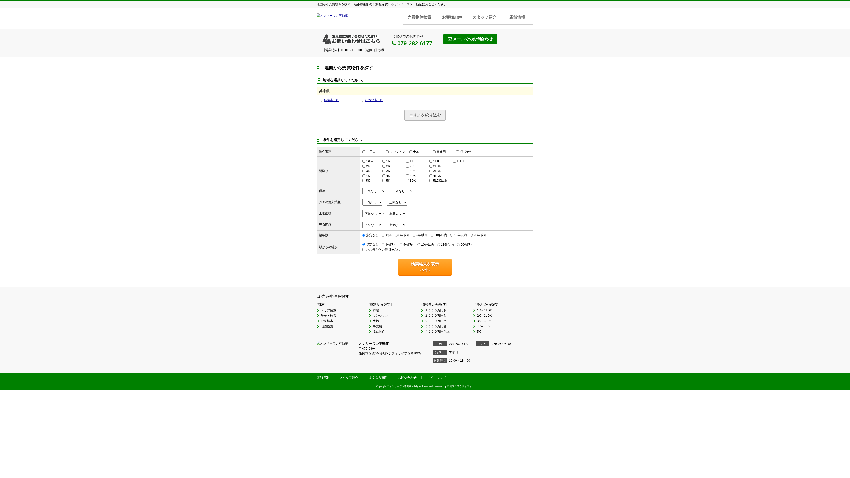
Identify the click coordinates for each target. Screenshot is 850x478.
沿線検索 (327, 321)
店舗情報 (517, 17)
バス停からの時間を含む (383, 249)
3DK (413, 171)
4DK (413, 175)
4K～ (369, 175)
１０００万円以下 (437, 310)
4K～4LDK (484, 326)
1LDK (460, 161)
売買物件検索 (419, 17)
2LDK (437, 166)
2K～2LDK (484, 315)
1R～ (369, 161)
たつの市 (374, 100)
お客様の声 (452, 17)
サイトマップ (436, 377)
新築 (388, 235)
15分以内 (447, 244)
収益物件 (466, 152)
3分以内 (390, 244)
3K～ (369, 171)
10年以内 (440, 235)
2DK (413, 166)
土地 (416, 152)
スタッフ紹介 (484, 17)
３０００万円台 (435, 326)
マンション (397, 152)
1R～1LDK (484, 310)
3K (388, 171)
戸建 (376, 310)
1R (388, 161)
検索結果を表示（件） (425, 267)
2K (388, 166)
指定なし (372, 235)
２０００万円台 (435, 321)
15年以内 (460, 235)
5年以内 (421, 235)
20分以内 (467, 244)
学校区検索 (328, 315)
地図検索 (327, 326)
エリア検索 (328, 310)
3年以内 (404, 235)
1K (411, 161)
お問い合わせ (407, 377)
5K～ (369, 180)
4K (388, 175)
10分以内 (427, 244)
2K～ (369, 166)
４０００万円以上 (437, 331)
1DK (436, 161)
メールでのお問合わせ (473, 39)
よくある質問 (378, 377)
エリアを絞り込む (425, 115)
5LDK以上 (440, 180)
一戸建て (372, 152)
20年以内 (480, 235)
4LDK (437, 175)
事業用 (441, 152)
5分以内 (408, 244)
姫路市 (331, 100)
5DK (413, 180)
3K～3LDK (484, 321)
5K (388, 180)
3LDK (437, 171)
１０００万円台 (435, 315)
